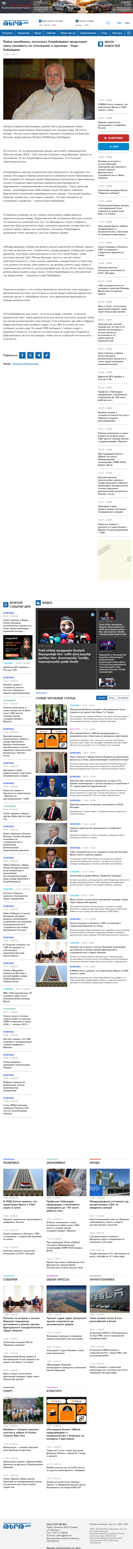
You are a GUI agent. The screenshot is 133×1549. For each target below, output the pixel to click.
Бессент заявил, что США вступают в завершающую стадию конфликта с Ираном (17, 1043)
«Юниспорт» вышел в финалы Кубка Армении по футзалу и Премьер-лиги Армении (23, 1464)
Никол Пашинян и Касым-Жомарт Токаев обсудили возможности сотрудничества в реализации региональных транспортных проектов (17, 842)
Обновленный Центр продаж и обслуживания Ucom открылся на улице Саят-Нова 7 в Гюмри (113, 209)
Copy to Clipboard (46, 355)
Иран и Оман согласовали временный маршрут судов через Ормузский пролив (112, 309)
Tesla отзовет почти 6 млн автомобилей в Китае (106, 1320)
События (8, 663)
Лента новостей (112, 44)
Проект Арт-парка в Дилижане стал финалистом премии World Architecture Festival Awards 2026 (66, 1265)
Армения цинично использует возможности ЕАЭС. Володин (111, 270)
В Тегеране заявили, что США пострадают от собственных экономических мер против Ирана (16, 950)
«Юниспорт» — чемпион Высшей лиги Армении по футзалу (20, 1448)
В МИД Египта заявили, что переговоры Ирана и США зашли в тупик (113, 107)
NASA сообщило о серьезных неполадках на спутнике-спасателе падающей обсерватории (108, 1370)
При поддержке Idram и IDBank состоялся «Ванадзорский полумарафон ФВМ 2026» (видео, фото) (112, 459)
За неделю (123, 698)
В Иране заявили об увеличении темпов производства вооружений (14, 1086)
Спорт (8, 1391)
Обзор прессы (58, 1279)
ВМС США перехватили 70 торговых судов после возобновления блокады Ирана (17, 997)
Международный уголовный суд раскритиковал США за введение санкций (109, 1204)
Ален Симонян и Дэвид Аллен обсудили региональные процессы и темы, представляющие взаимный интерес (112, 358)
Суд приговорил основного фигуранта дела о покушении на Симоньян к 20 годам (107, 1239)
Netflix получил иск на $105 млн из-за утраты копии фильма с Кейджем (66, 1469)
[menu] (129, 33)
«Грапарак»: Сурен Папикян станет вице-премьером (65, 1351)
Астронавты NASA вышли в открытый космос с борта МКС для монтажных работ (108, 1353)
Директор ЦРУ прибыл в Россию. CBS (111, 378)
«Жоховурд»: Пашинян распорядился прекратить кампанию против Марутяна (66, 1367)
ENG (127, 23)
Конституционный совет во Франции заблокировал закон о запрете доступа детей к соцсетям (109, 1222)
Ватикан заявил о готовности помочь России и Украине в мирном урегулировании (113, 416)
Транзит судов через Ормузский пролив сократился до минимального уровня (66, 1321)
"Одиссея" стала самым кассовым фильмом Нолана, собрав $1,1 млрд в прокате (66, 1453)
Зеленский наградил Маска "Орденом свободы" (112, 191)
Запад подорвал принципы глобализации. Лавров (16, 1065)
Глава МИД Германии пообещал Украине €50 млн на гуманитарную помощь (15, 1109)
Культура (75, 729)
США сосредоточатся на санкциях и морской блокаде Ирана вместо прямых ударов (113, 289)
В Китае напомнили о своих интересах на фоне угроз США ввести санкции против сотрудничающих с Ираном (113, 437)
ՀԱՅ (119, 23)
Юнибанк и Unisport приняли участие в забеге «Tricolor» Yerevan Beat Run (21, 1432)
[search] (108, 23)
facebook (22, 355)
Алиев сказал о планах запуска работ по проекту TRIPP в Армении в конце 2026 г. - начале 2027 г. (17, 1020)
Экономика (9, 700)
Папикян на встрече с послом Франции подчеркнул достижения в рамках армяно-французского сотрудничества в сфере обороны (112, 169)
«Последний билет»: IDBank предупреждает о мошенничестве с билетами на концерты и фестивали (113, 230)
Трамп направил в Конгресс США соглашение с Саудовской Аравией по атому (113, 250)
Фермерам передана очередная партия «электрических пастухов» (65, 1337)
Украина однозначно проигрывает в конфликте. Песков (112, 125)
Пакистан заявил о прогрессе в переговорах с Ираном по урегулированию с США (113, 528)
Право (95, 1162)
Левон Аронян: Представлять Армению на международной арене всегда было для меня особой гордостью (22, 1482)
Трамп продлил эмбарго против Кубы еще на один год (17, 816)
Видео (47, 602)
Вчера (112, 698)
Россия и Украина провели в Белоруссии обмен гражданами (15, 896)
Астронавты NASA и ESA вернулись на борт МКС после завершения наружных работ (109, 1336)
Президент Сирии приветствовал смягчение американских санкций (112, 509)
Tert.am (16, 23)
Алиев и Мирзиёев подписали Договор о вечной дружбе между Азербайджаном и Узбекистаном (15, 976)
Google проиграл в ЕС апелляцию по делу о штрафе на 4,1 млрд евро (109, 1255)
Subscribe (115, 137)
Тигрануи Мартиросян (25, 363)
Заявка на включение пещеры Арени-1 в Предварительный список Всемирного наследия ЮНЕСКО (66, 1485)
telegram (38, 355)
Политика (8, 613)
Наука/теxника (102, 1279)
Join (115, 146)
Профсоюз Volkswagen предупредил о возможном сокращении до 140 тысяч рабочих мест (112, 395)
